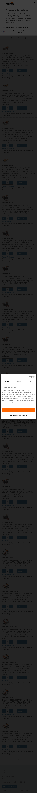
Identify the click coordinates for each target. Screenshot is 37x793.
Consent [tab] (6, 381)
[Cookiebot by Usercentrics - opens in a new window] (27, 377)
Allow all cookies (18, 410)
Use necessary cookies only (18, 415)
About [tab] (30, 381)
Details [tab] (18, 381)
